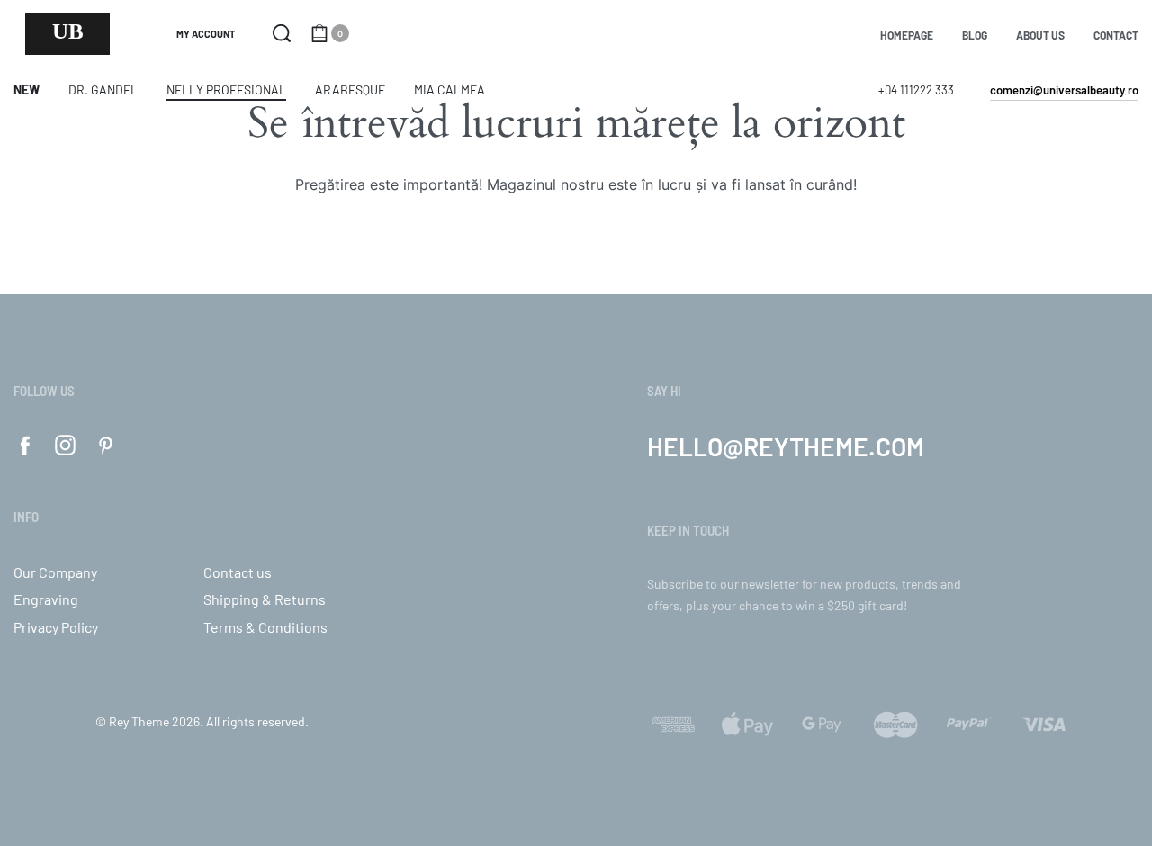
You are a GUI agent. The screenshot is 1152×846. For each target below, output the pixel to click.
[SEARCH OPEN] (282, 33)
